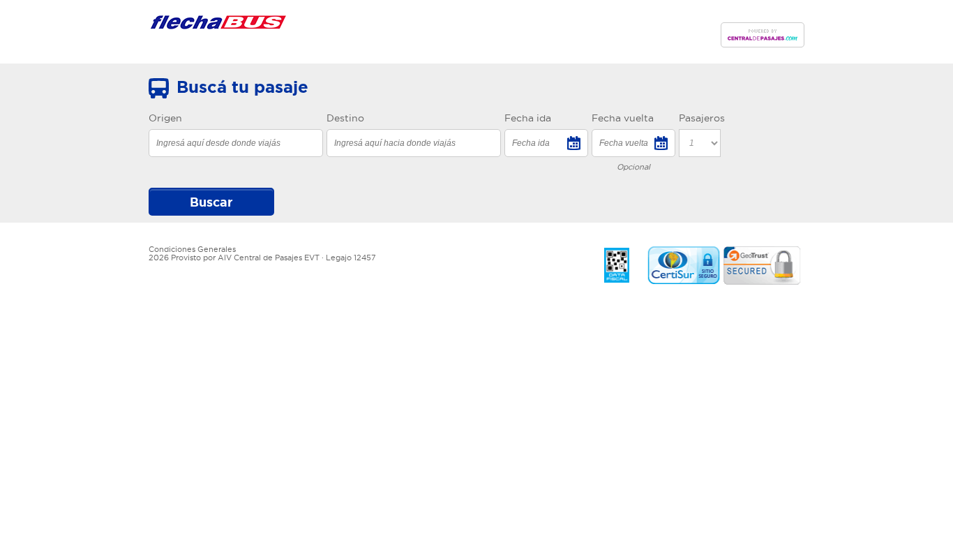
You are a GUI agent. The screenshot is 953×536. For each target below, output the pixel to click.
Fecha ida (527, 118)
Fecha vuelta (623, 118)
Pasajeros (702, 118)
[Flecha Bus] (218, 25)
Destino (345, 118)
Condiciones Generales (192, 249)
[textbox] (236, 143)
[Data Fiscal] (616, 266)
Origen (165, 118)
